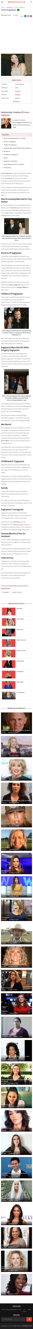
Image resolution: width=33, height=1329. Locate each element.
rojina (16, 15)
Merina (4, 756)
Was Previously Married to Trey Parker (15, 138)
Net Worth (7, 151)
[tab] (16, 135)
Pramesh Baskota (7, 1036)
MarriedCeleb (16, 2)
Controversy (7, 167)
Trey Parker (5, 592)
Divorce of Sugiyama (10, 141)
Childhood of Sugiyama (11, 154)
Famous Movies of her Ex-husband (14, 164)
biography (10, 7)
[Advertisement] (16, 35)
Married (8, 1309)
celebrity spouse (16, 592)
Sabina (4, 1083)
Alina (4, 732)
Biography (14, 1309)
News (29, 1309)
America (17, 98)
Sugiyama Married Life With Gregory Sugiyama (17, 148)
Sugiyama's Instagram (10, 161)
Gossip (19, 1309)
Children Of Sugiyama (10, 145)
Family (6, 158)
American (17, 91)
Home (3, 1309)
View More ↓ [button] (16, 101)
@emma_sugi (18, 524)
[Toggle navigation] (3, 2)
